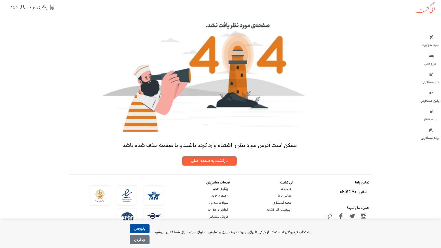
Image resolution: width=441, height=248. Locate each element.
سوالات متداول (218, 203)
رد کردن (139, 239)
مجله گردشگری (282, 203)
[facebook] (341, 217)
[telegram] (330, 217)
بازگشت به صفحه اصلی (209, 161)
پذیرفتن (139, 228)
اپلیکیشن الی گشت (279, 210)
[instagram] (364, 217)
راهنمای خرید (219, 196)
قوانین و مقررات (218, 210)
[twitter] (352, 217)
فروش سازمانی (218, 217)
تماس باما (284, 196)
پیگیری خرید (220, 189)
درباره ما (286, 189)
